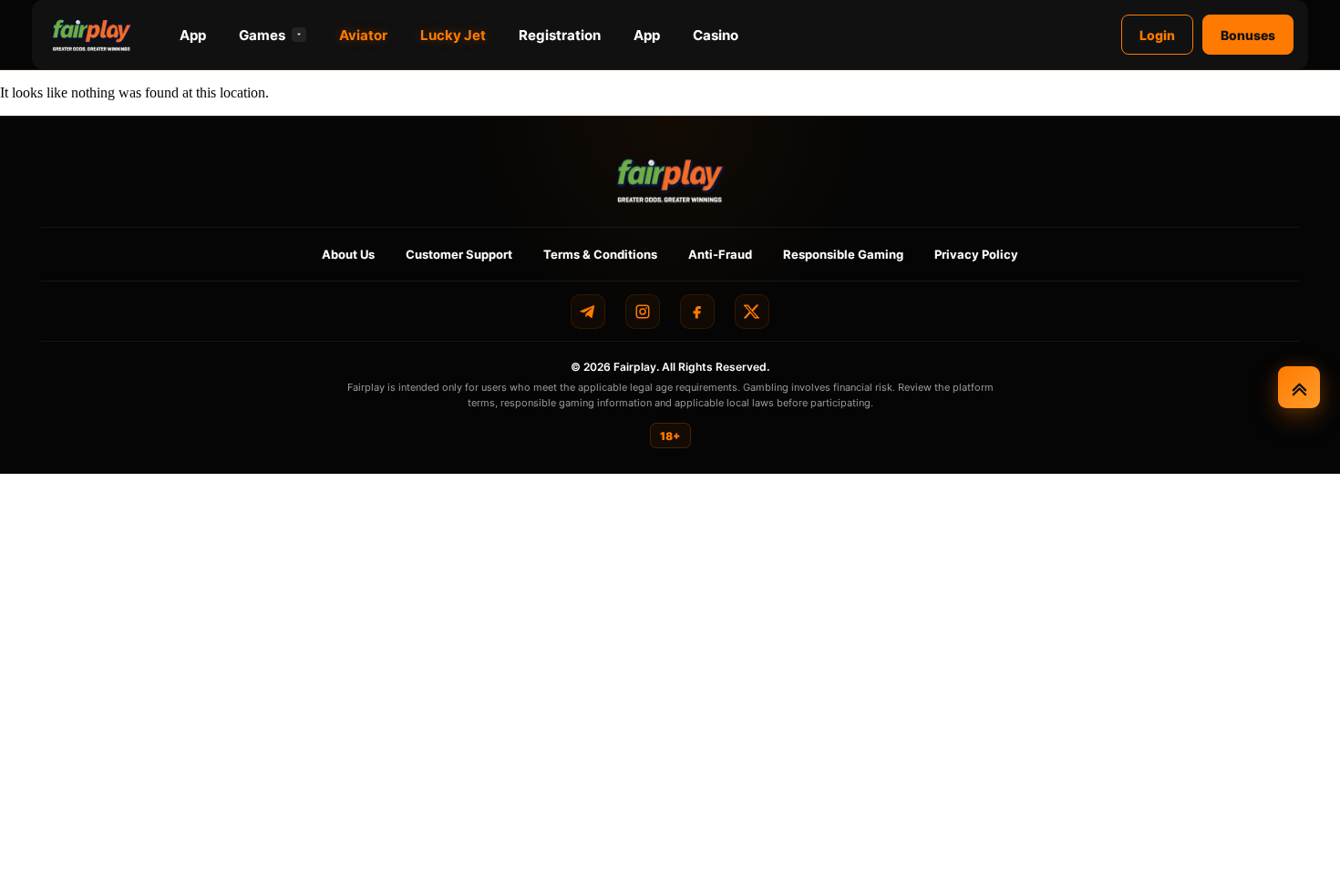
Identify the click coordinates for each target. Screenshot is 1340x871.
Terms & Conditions (600, 254)
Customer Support (459, 254)
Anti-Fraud (720, 254)
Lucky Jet (453, 35)
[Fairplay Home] (670, 180)
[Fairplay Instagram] (642, 311)
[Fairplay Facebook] (697, 311)
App (193, 35)
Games (262, 35)
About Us (348, 254)
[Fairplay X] (752, 311)
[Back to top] (1299, 387)
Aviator (363, 35)
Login (1157, 35)
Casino (715, 35)
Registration (560, 35)
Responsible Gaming (843, 254)
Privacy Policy (976, 254)
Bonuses (1248, 35)
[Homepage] (92, 35)
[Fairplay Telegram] (588, 311)
